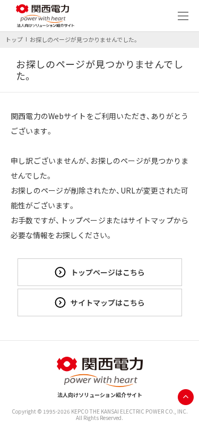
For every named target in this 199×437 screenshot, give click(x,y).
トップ (14, 40)
